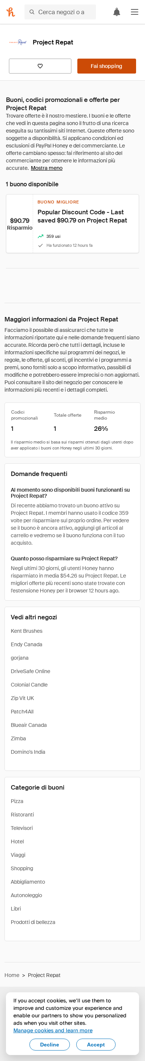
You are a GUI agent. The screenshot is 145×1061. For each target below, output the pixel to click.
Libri (16, 908)
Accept (96, 1045)
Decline (49, 1045)
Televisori (22, 828)
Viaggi (18, 855)
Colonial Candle (29, 684)
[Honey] (11, 12)
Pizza (17, 801)
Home (11, 975)
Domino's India (28, 752)
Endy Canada (26, 644)
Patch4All (22, 711)
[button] (134, 12)
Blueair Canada (29, 725)
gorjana (20, 657)
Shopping (22, 868)
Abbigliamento (28, 881)
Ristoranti (22, 814)
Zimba (18, 738)
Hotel (17, 841)
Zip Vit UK (22, 698)
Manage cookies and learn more (53, 1030)
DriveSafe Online (30, 671)
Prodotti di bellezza (33, 922)
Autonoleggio (26, 895)
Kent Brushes (26, 631)
